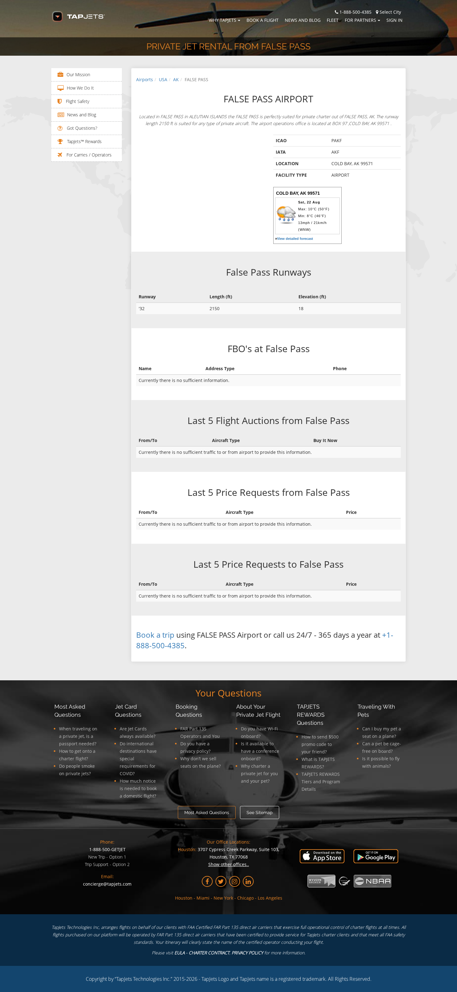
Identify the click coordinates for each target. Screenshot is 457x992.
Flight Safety (77, 101)
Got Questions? (81, 128)
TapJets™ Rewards (84, 141)
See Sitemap (260, 812)
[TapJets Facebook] (207, 881)
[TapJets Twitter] (220, 881)
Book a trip (155, 635)
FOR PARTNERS (360, 20)
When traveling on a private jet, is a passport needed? (78, 736)
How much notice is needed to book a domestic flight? (138, 788)
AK (176, 79)
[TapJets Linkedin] (248, 881)
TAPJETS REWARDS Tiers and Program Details (321, 781)
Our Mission (78, 74)
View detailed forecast (295, 238)
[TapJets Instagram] (234, 881)
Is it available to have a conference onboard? (260, 751)
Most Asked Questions (206, 812)
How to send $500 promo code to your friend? (320, 744)
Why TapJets (222, 20)
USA (163, 79)
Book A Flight (263, 20)
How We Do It (80, 88)
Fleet (333, 20)
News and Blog (303, 20)
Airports (144, 79)
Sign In (394, 20)
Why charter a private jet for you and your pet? (259, 773)
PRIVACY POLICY (247, 953)
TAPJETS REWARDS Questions (311, 714)
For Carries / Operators (88, 155)
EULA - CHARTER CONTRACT (201, 953)
